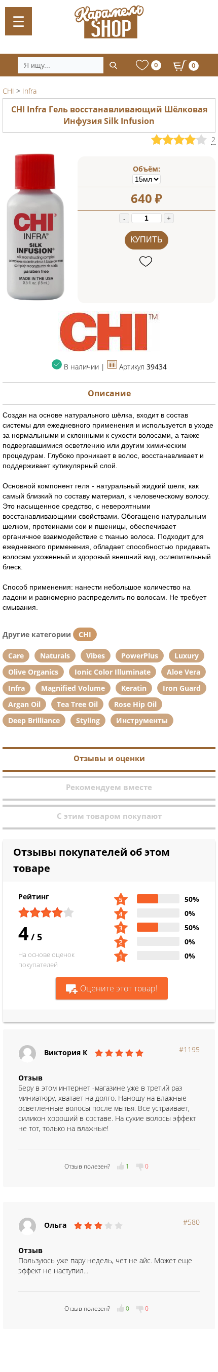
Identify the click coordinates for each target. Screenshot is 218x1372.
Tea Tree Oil (77, 704)
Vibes (95, 655)
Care (16, 655)
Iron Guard (182, 688)
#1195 (189, 1049)
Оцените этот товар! (119, 988)
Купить (146, 239)
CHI (85, 634)
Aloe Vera (183, 672)
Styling (88, 720)
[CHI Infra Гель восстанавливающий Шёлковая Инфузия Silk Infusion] (35, 300)
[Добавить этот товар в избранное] (147, 262)
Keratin (134, 688)
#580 (191, 1222)
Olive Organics (33, 672)
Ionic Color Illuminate (113, 672)
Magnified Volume (73, 688)
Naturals (55, 655)
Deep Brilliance (34, 720)
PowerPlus (139, 655)
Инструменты (142, 720)
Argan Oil (24, 704)
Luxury (186, 655)
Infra (16, 688)
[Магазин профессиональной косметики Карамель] (109, 21)
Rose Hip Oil (135, 704)
